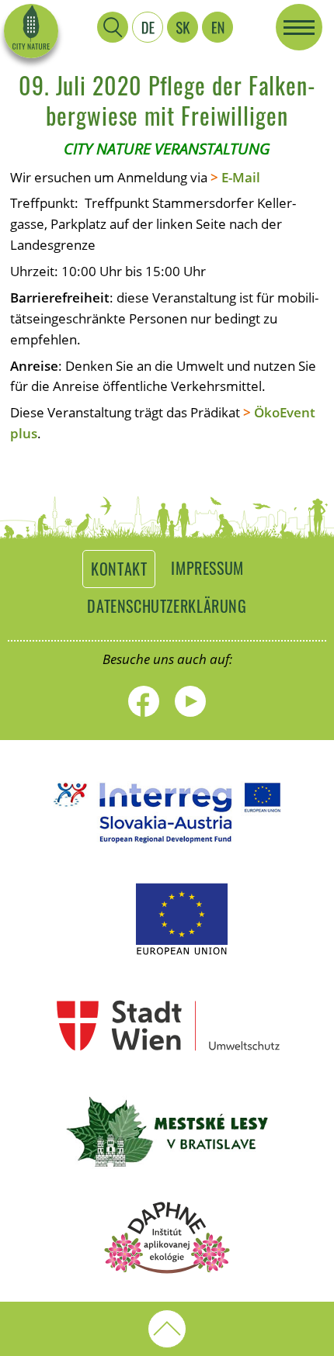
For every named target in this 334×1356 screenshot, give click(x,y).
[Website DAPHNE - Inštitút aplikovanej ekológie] (166, 1273)
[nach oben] (167, 1328)
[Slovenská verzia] (182, 27)
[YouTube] (190, 701)
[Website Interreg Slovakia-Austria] (166, 849)
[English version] (217, 27)
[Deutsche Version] (147, 27)
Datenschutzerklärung (166, 605)
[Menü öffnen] (299, 27)
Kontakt (119, 568)
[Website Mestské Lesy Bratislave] (166, 1167)
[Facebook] (143, 701)
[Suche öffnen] (112, 27)
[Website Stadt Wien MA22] (166, 1061)
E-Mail (240, 177)
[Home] (31, 31)
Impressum (207, 567)
